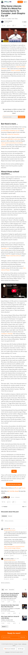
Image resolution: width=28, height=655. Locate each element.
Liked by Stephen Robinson (10, 530)
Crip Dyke (6, 528)
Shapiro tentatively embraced (13, 256)
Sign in (25, 1)
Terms (19, 644)
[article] (14, 598)
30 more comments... (5, 582)
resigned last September (13, 134)
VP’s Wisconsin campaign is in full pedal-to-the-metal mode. (10, 609)
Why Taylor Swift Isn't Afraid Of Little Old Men (10, 617)
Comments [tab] (4, 516)
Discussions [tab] (11, 589)
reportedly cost (5, 248)
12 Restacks (17, 497)
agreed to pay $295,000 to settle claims (10, 139)
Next (23, 506)
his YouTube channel (13, 491)
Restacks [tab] (10, 516)
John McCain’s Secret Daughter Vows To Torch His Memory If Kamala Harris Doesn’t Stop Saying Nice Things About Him (10, 595)
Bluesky (17, 488)
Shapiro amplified (15, 70)
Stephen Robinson (8, 21)
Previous (5, 506)
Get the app (20, 648)
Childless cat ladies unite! (7, 620)
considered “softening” (7, 333)
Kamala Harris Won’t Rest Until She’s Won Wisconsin (10, 605)
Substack (7, 652)
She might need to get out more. (8, 598)
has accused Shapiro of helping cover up (12, 129)
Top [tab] (2, 589)
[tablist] (7, 516)
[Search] (25, 589)
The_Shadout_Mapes (9, 558)
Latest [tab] (6, 589)
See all (4, 626)
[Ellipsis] (26, 528)
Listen (25, 21)
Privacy (16, 644)
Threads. (23, 488)
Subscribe (20, 1)
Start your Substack (10, 648)
